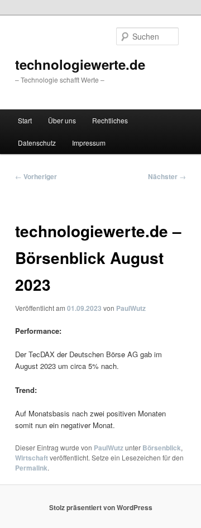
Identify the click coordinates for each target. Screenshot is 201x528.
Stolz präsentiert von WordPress (100, 507)
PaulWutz (131, 308)
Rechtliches (110, 120)
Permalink (31, 468)
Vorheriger (36, 176)
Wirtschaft (31, 458)
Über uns (62, 120)
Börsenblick (161, 448)
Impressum (89, 142)
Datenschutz (37, 142)
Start (25, 120)
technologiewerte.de (80, 64)
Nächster (167, 176)
